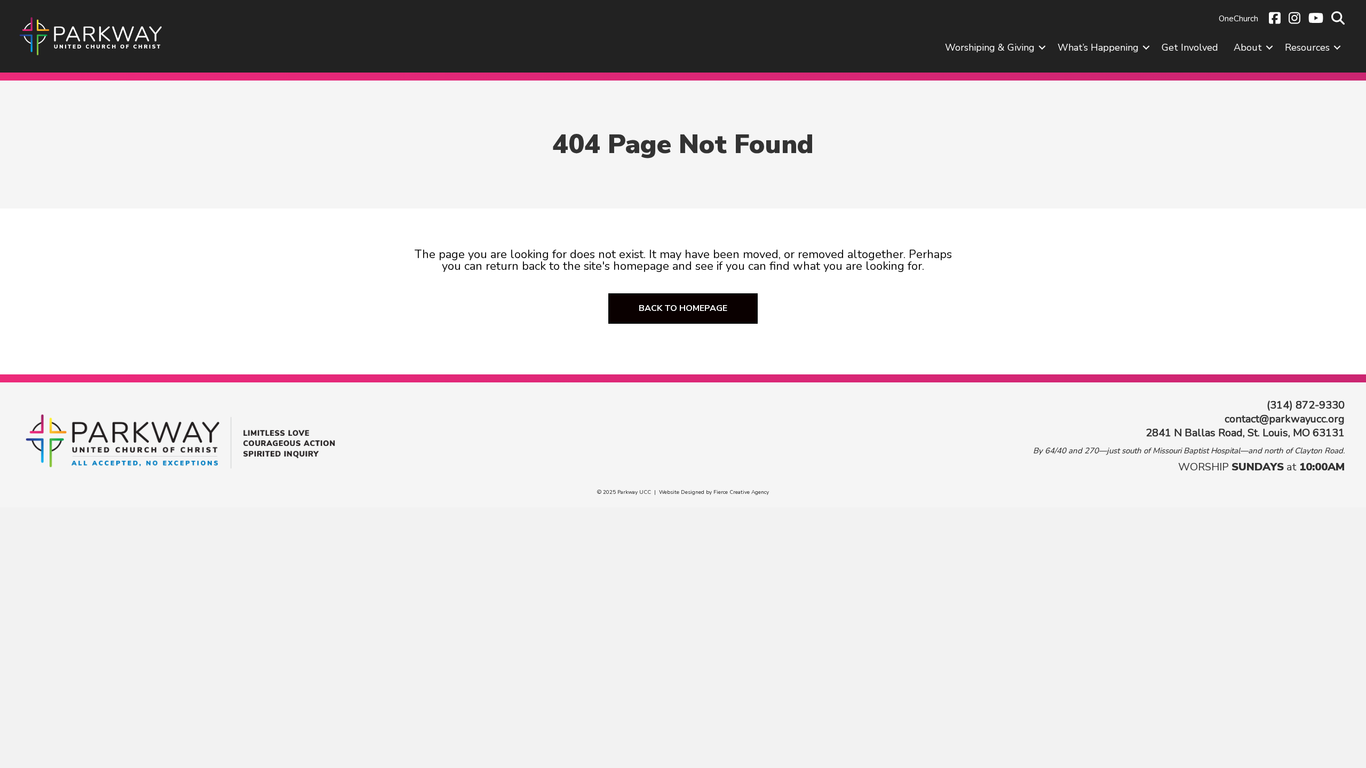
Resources (1307, 47)
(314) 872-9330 (1306, 405)
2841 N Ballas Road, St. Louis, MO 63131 (1245, 433)
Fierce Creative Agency (741, 492)
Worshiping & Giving (990, 47)
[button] (1042, 47)
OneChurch (1238, 18)
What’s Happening (1098, 47)
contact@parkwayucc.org (1285, 419)
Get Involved (1190, 47)
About (1248, 47)
